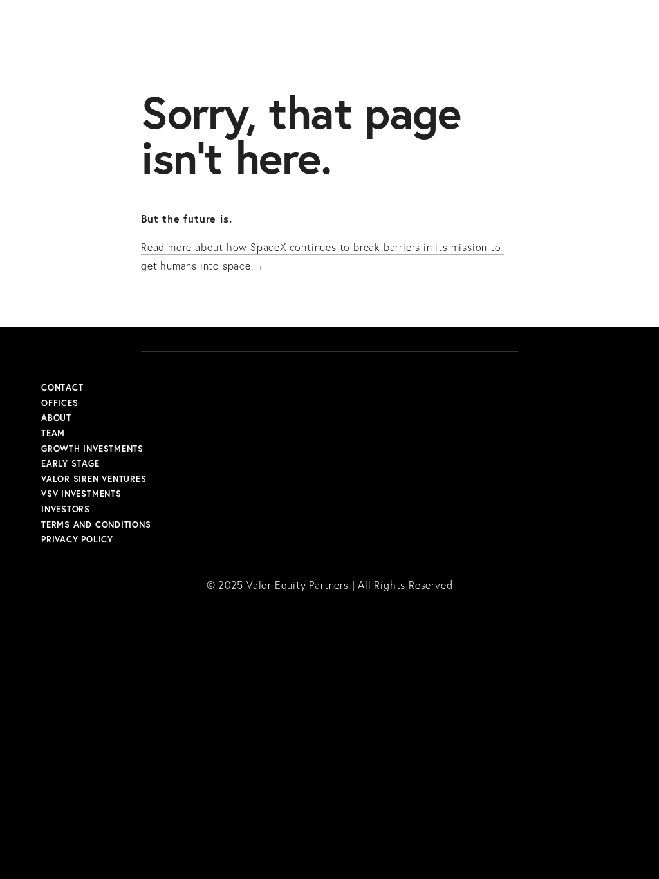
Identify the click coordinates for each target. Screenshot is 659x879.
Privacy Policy (77, 540)
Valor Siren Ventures (94, 479)
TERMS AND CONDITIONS (96, 525)
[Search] (145, 18)
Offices (59, 403)
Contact (62, 388)
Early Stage (70, 464)
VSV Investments (81, 494)
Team (53, 434)
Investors (65, 509)
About (56, 418)
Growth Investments (92, 449)
